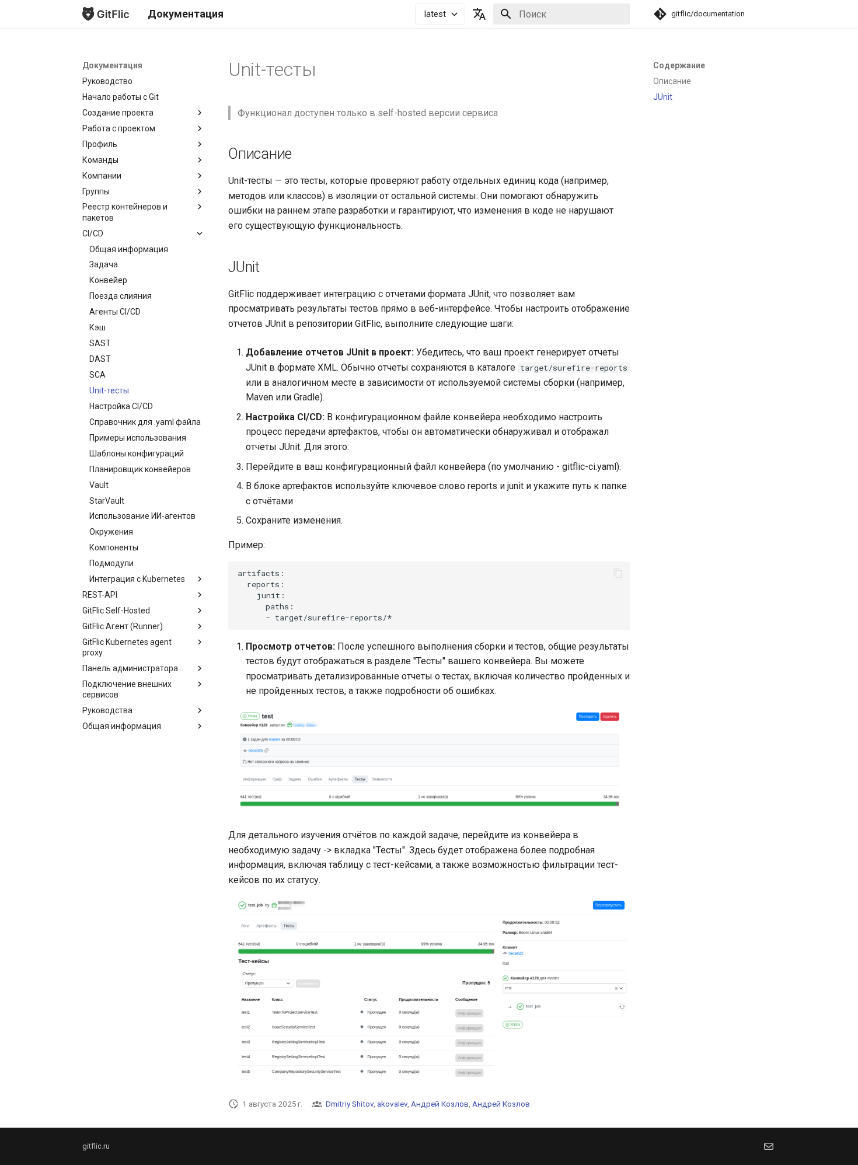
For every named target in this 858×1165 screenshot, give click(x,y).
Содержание (679, 65)
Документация (112, 65)
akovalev (392, 1103)
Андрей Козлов (501, 1103)
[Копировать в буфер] (618, 573)
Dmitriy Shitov (350, 1103)
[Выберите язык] (479, 14)
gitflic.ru (96, 1146)
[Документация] (106, 14)
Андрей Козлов (440, 1103)
